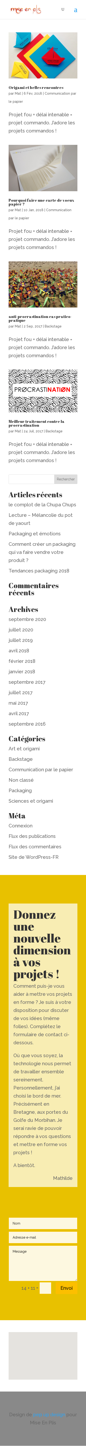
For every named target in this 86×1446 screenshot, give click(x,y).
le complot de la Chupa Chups (42, 505)
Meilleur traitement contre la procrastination (36, 423)
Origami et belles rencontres (36, 87)
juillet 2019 (21, 640)
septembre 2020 (27, 619)
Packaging (20, 790)
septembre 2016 (27, 724)
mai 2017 (18, 703)
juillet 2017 (20, 692)
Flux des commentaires (35, 847)
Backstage (53, 326)
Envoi (66, 1288)
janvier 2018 (22, 671)
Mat (18, 93)
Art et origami (24, 749)
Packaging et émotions (35, 534)
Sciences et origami (31, 801)
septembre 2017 (27, 682)
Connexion (20, 826)
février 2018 (22, 661)
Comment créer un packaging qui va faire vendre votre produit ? (42, 552)
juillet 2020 (21, 630)
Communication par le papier (41, 769)
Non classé (21, 780)
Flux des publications (32, 836)
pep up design (49, 1414)
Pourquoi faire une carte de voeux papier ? (41, 202)
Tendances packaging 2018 (39, 571)
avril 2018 (19, 651)
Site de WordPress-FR (34, 857)
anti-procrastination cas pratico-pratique (40, 318)
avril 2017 (19, 713)
